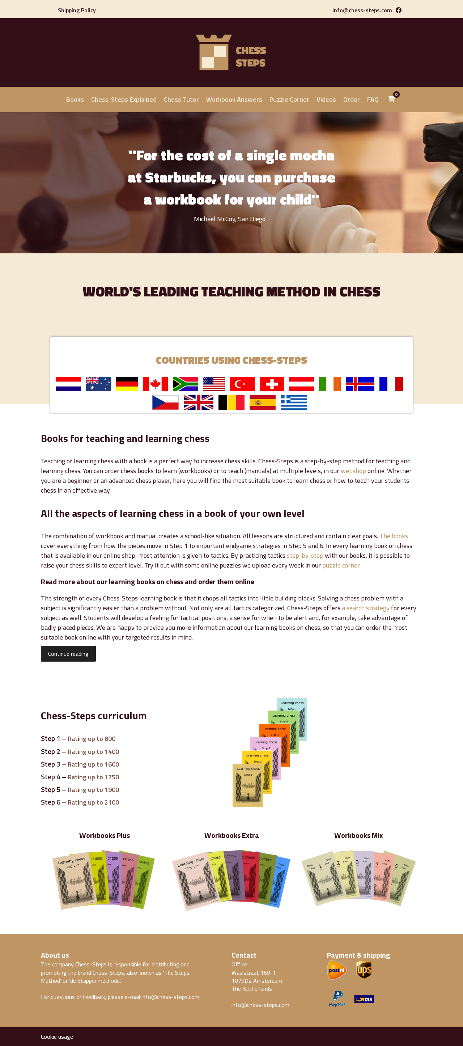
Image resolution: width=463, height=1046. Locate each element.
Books (75, 99)
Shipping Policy (77, 10)
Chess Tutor (181, 99)
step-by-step (305, 555)
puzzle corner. (341, 565)
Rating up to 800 (91, 738)
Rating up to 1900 (93, 789)
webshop (353, 471)
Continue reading (68, 653)
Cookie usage (57, 1036)
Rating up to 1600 (93, 764)
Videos (326, 99)
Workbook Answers (234, 99)
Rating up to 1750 (93, 777)
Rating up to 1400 (93, 751)
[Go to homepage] (231, 75)
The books (393, 536)
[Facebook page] (399, 10)
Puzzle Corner (289, 99)
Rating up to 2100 (93, 802)
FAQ (373, 99)
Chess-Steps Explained (124, 99)
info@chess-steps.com (362, 10)
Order (351, 99)
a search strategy (366, 608)
